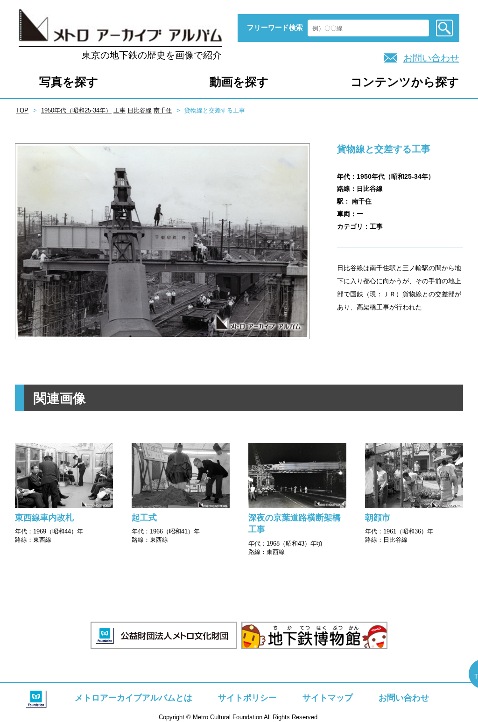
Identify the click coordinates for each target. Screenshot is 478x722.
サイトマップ (327, 697)
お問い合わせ (431, 58)
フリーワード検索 (275, 27)
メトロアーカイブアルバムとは (133, 697)
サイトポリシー (247, 697)
